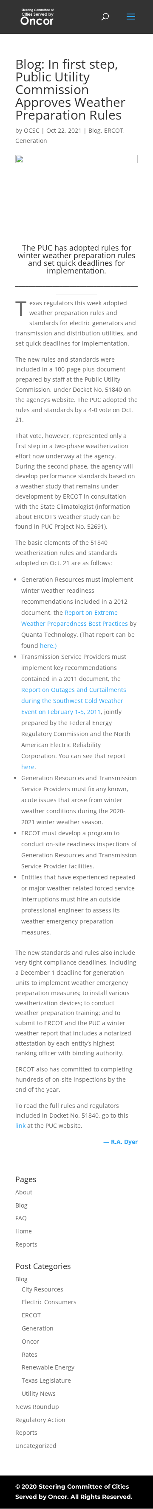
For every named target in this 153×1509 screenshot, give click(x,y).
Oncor (30, 1341)
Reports (26, 1244)
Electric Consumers (49, 1302)
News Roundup (37, 1407)
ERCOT (113, 130)
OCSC (32, 130)
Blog (94, 130)
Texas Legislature (46, 1380)
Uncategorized (36, 1446)
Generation (31, 141)
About (23, 1192)
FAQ (21, 1218)
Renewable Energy (48, 1367)
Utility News (39, 1393)
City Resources (42, 1289)
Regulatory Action (40, 1420)
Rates (29, 1354)
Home (23, 1231)
